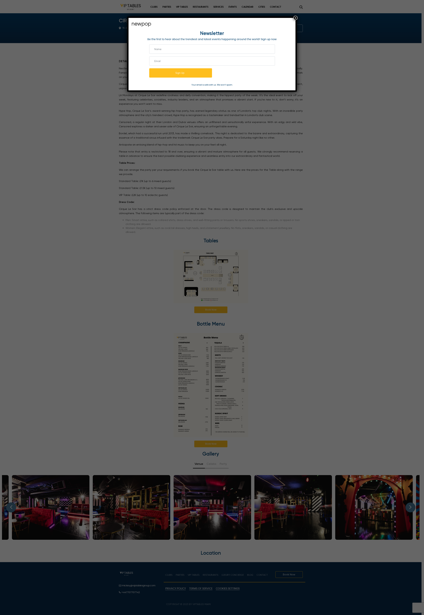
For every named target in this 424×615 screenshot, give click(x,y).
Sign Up (180, 72)
